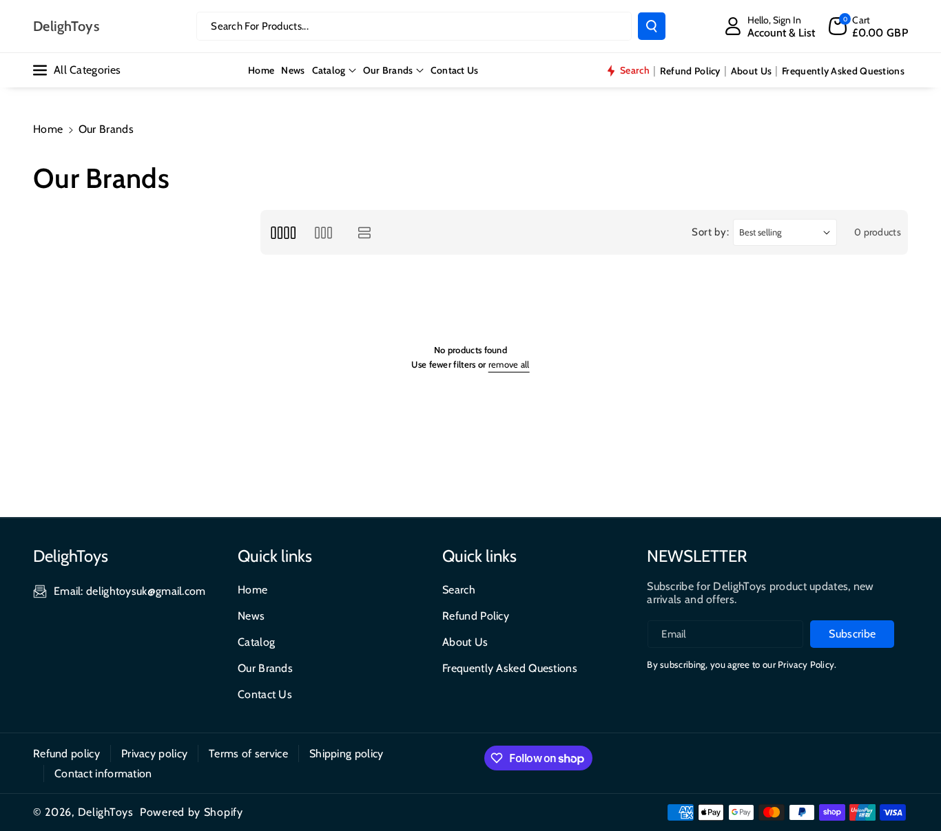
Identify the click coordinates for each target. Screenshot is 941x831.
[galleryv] (323, 232)
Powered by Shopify (191, 812)
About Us (465, 642)
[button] (868, 26)
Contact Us (265, 694)
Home (48, 129)
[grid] (282, 232)
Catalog (329, 70)
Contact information (103, 773)
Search (458, 589)
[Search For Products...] (651, 26)
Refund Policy (475, 615)
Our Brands (388, 70)
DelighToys (106, 812)
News (251, 615)
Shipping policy (346, 753)
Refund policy (66, 753)
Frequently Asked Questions (509, 668)
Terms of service (248, 753)
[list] (364, 232)
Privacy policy (154, 753)
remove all (509, 364)
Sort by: (711, 232)
